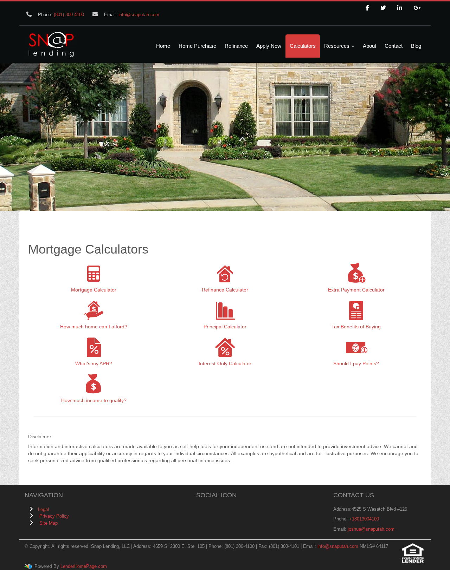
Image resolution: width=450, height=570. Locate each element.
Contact (394, 46)
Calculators (303, 46)
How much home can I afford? (93, 326)
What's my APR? (93, 363)
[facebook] (367, 8)
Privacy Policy (54, 516)
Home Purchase (197, 46)
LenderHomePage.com (83, 566)
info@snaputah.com (138, 14)
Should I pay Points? (356, 363)
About (369, 46)
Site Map (48, 523)
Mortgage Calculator (93, 290)
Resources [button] (337, 46)
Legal (43, 509)
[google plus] (417, 8)
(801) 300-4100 (69, 14)
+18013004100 (364, 519)
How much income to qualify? (94, 400)
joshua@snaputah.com (371, 529)
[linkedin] (399, 8)
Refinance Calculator (225, 290)
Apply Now (268, 46)
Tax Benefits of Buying (356, 326)
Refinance (236, 46)
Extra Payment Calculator (356, 290)
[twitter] (383, 8)
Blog (416, 46)
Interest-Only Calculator (225, 363)
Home (163, 46)
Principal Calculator (225, 326)
